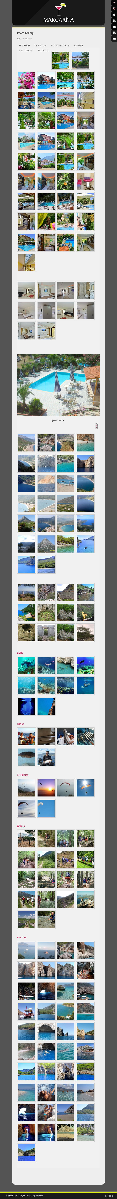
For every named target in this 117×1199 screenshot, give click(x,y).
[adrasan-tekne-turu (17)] (46, 1000)
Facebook (114, 3)
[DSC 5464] (46, 150)
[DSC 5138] (26, 129)
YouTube (114, 33)
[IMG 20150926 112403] (26, 1040)
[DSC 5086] (26, 319)
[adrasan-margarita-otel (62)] (46, 573)
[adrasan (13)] (85, 492)
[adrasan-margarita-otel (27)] (46, 251)
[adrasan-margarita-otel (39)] (46, 1080)
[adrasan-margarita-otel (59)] (65, 1141)
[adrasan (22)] (26, 553)
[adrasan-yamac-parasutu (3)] (65, 796)
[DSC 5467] (65, 129)
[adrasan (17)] (85, 512)
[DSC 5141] (46, 129)
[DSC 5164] (85, 109)
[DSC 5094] (85, 299)
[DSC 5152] (26, 150)
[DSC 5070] (26, 339)
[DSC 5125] (65, 109)
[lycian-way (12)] (85, 888)
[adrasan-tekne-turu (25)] (46, 1060)
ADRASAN (78, 45)
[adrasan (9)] (85, 472)
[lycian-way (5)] (26, 868)
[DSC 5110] (46, 319)
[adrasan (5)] (26, 472)
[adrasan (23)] (46, 553)
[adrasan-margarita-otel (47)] (46, 1121)
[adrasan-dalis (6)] (46, 694)
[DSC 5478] (46, 109)
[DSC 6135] (46, 190)
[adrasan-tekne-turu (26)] (65, 1060)
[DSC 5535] (26, 170)
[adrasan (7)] (65, 472)
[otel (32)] (65, 190)
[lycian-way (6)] (46, 868)
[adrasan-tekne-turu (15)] (46, 979)
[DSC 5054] (80, 69)
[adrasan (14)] (26, 512)
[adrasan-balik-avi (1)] (26, 745)
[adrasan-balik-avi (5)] (26, 766)
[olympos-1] (46, 641)
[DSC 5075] (46, 299)
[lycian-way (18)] (46, 928)
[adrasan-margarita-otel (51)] (46, 1141)
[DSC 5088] (65, 299)
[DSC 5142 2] (85, 150)
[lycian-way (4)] (85, 847)
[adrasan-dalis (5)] (26, 694)
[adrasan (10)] (26, 492)
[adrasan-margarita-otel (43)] (46, 1101)
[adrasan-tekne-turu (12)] (65, 959)
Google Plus (114, 9)
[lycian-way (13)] (26, 908)
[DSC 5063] (26, 89)
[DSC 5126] (85, 89)
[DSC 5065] (65, 89)
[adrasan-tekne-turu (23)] (85, 1040)
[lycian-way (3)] (65, 847)
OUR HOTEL (24, 45)
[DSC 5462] (46, 89)
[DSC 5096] (46, 339)
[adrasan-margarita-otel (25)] (26, 251)
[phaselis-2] (65, 621)
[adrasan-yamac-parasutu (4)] (85, 796)
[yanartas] (85, 621)
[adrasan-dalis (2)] (46, 674)
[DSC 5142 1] (65, 170)
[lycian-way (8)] (85, 868)
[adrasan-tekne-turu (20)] (85, 1020)
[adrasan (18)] (26, 532)
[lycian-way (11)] (65, 888)
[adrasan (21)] (85, 532)
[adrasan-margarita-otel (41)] (85, 1080)
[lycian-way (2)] (46, 847)
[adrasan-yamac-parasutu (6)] (46, 817)
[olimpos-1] (85, 601)
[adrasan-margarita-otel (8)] (26, 715)
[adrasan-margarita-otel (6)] (26, 230)
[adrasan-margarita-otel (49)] (85, 1121)
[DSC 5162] (85, 129)
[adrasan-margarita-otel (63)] (26, 1161)
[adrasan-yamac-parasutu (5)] (26, 817)
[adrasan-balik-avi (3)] (65, 745)
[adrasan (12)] (65, 492)
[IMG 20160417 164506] (65, 1040)
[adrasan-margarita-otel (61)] (26, 573)
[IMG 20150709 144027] (26, 1000)
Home (19, 38)
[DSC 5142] (60, 69)
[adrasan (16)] (65, 512)
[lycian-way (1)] (26, 847)
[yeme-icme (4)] (58, 384)
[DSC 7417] (85, 251)
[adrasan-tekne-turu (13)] (85, 959)
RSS (114, 15)
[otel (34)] (85, 190)
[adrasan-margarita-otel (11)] (26, 1080)
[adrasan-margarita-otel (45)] (85, 1101)
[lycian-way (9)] (26, 888)
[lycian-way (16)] (85, 908)
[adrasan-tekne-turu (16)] (65, 979)
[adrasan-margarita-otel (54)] (85, 694)
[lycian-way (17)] (26, 928)
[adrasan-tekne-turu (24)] (26, 1060)
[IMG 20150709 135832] (85, 979)
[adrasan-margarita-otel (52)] (65, 694)
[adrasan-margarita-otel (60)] (85, 1141)
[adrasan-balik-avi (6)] (46, 766)
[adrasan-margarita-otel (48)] (65, 1121)
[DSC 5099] (26, 299)
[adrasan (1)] (26, 451)
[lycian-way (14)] (46, 908)
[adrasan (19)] (46, 532)
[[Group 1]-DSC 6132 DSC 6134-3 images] (26, 190)
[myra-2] (65, 601)
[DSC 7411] (26, 271)
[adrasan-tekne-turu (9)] (26, 959)
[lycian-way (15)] (65, 908)
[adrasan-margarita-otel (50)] (26, 1141)
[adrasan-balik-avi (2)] (46, 745)
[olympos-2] (26, 621)
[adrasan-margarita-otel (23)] (65, 230)
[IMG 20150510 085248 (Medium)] (65, 210)
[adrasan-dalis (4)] (85, 674)
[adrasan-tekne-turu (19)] (46, 1020)
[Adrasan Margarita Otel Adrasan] (58, 13)
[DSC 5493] (26, 109)
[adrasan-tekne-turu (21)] (46, 1040)
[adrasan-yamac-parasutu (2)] (46, 796)
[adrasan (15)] (46, 512)
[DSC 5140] (65, 150)
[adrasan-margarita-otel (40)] (65, 1080)
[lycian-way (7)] (65, 868)
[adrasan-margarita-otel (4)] (85, 210)
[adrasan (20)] (65, 532)
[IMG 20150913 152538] (65, 1020)
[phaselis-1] (46, 621)
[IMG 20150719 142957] (26, 1020)
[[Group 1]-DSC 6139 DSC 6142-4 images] (85, 170)
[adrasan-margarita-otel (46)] (26, 1121)
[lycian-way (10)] (46, 888)
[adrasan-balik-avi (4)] (85, 745)
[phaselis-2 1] (65, 641)
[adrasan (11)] (46, 492)
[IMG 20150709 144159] (85, 1000)
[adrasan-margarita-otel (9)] (85, 1060)
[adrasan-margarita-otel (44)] (65, 1101)
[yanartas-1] (85, 641)
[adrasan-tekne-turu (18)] (65, 1000)
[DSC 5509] (46, 170)
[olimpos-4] (26, 641)
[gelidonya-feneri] (26, 601)
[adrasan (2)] (46, 451)
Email (114, 39)
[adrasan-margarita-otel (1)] (26, 210)
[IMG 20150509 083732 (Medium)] (46, 210)
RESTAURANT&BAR (60, 45)
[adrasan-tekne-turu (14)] (26, 979)
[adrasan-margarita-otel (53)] (46, 715)
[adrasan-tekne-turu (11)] (46, 959)
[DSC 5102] (65, 319)
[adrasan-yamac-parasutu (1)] (26, 796)
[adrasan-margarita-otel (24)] (85, 230)
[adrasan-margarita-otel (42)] (26, 1101)
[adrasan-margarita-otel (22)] (46, 230)
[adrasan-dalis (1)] (26, 674)
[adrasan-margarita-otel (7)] (65, 553)
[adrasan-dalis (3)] (65, 674)
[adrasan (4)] (85, 451)
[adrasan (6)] (46, 472)
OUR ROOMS (40, 45)
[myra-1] (46, 601)
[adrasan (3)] (65, 451)
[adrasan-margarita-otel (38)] (65, 251)
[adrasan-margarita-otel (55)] (85, 553)
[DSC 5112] (85, 319)
